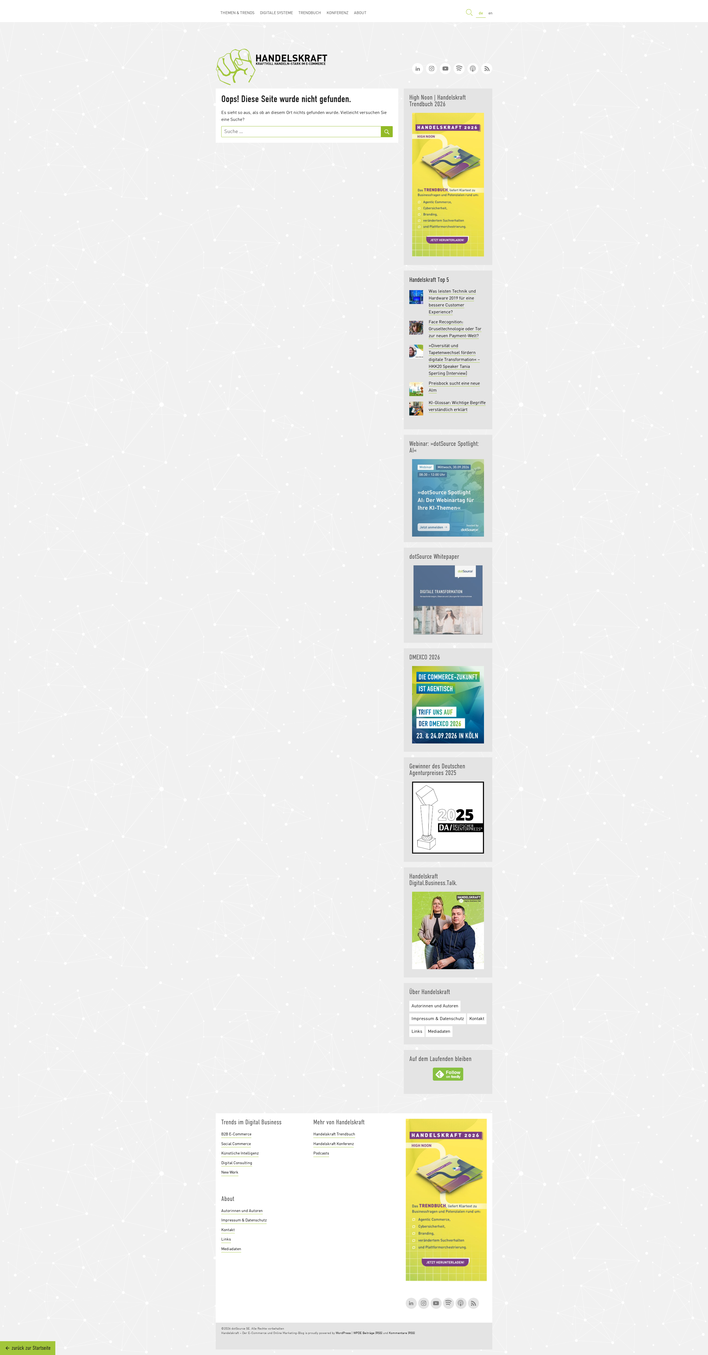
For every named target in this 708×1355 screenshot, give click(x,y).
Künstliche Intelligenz (240, 1153)
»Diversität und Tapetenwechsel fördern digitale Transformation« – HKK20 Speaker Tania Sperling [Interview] (454, 360)
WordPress (343, 1333)
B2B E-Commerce (236, 1134)
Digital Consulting (236, 1163)
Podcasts (321, 1153)
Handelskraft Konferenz (333, 1144)
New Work (229, 1172)
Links (417, 1031)
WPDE (357, 1333)
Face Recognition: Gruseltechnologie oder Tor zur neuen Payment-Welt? (455, 329)
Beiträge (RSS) (372, 1333)
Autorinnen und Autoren (435, 1006)
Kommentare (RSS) (402, 1333)
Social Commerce (236, 1144)
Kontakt (476, 1019)
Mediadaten (439, 1031)
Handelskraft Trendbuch (334, 1134)
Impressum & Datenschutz (438, 1019)
